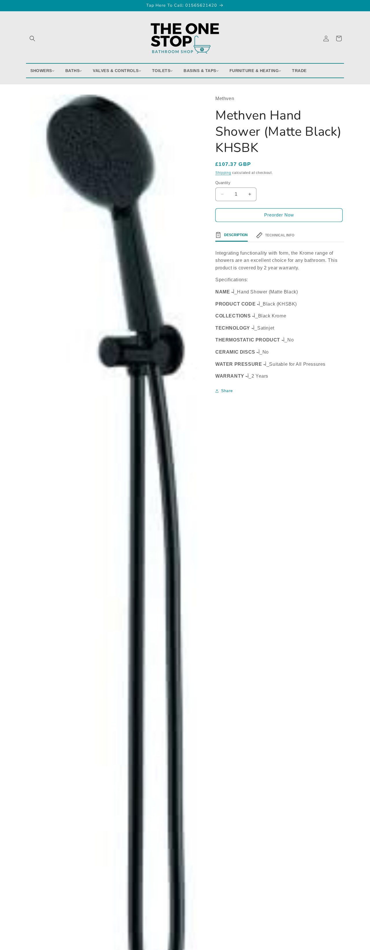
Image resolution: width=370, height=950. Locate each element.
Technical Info (279, 235)
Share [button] (227, 390)
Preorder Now (279, 214)
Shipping (223, 173)
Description (236, 235)
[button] (32, 38)
